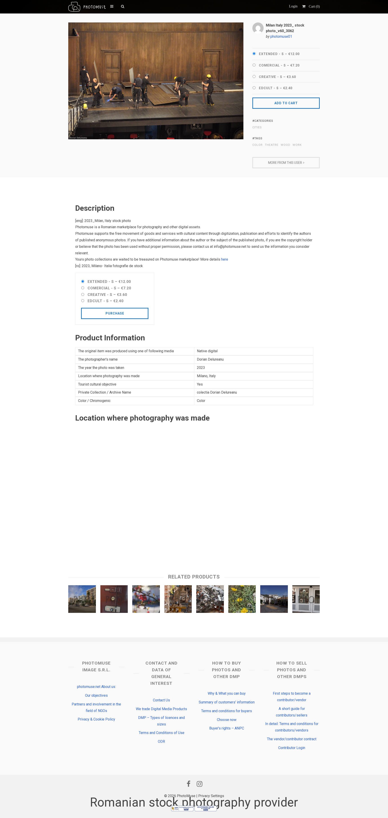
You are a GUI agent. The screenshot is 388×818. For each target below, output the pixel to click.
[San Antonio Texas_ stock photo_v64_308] (306, 600)
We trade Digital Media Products (161, 709)
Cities (257, 127)
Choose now (226, 720)
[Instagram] (199, 783)
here (224, 259)
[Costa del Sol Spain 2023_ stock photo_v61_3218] (82, 600)
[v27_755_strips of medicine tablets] (210, 600)
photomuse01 (281, 36)
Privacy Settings (211, 796)
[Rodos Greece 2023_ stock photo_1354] (178, 600)
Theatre (271, 144)
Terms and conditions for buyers (226, 711)
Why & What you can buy (227, 693)
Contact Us (161, 700)
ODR (161, 741)
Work (297, 144)
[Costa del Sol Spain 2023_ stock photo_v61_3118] (274, 600)
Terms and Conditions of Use (161, 733)
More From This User (285, 162)
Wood (285, 144)
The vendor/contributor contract (291, 739)
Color (257, 144)
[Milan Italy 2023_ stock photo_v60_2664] (114, 600)
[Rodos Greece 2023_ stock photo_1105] (242, 600)
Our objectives (96, 695)
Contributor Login (291, 748)
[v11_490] (146, 600)
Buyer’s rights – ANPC (226, 728)
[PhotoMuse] (87, 7)
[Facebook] (188, 783)
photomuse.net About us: (96, 687)
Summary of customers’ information (227, 702)
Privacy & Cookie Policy (96, 719)
